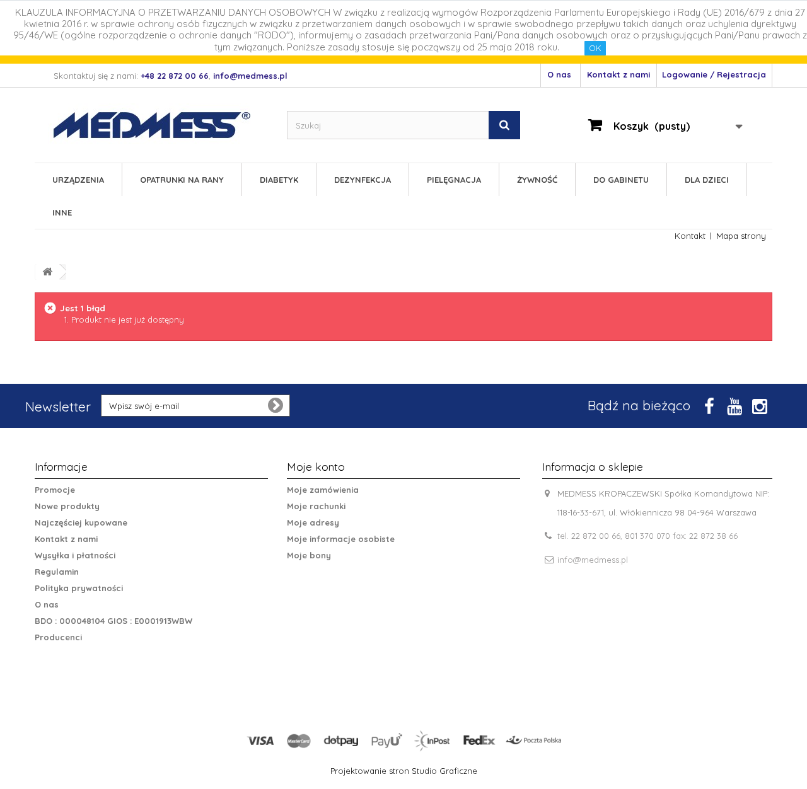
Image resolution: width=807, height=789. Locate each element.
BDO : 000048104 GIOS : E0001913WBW (113, 621)
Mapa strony (741, 236)
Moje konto (316, 466)
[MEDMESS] (162, 125)
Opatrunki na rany (182, 180)
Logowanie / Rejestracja (714, 74)
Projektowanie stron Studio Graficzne (403, 771)
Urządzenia (78, 180)
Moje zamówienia (323, 490)
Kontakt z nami (618, 74)
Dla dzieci (707, 180)
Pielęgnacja (454, 180)
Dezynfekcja (362, 180)
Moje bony (309, 555)
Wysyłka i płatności (75, 555)
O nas (559, 74)
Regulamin (57, 572)
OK (595, 48)
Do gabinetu (621, 180)
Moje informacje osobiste (341, 539)
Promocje (55, 490)
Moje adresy (313, 522)
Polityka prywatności (79, 588)
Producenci (58, 637)
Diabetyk (279, 180)
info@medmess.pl (592, 560)
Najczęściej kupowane (81, 522)
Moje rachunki (316, 506)
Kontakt (690, 236)
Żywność (537, 180)
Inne (62, 212)
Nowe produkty (67, 506)
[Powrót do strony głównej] (47, 272)
